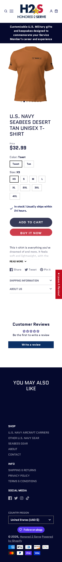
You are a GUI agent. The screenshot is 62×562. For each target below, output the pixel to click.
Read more (16, 261)
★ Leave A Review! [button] (59, 284)
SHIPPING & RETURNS (22, 470)
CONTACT (14, 455)
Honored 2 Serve (30, 537)
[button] (21, 101)
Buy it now (31, 233)
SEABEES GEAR (18, 444)
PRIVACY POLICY (19, 476)
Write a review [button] (31, 345)
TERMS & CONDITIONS (22, 481)
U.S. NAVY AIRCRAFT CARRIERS (28, 433)
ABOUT (12, 449)
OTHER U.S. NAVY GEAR (23, 438)
